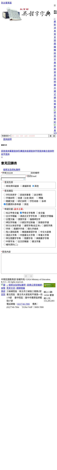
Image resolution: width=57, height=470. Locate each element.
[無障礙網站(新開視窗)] (49, 286)
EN (55, 133)
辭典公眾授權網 (34, 285)
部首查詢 (5, 151)
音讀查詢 (31, 151)
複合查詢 (47, 151)
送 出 (28, 276)
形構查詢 (22, 151)
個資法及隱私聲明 (11, 170)
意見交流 (10, 288)
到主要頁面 (6, 3)
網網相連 (20, 288)
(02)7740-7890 (23, 304)
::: (54, 18)
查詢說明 (7, 139)
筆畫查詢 (14, 151)
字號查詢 (39, 151)
